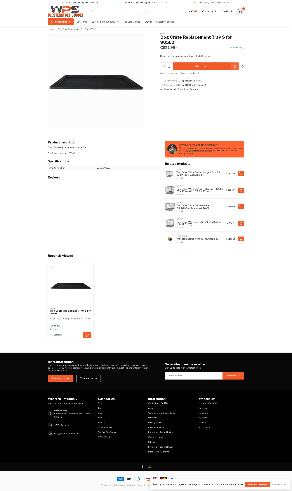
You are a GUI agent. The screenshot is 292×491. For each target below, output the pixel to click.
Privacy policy (154, 422)
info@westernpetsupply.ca (198, 150)
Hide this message (257, 484)
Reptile (101, 422)
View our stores (88, 378)
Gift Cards (82, 21)
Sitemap (152, 442)
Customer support (157, 437)
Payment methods (157, 427)
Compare (58, 335)
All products (204, 427)
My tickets (203, 413)
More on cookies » (279, 484)
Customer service (165, 21)
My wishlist (203, 417)
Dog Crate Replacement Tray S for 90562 (77, 29)
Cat (99, 408)
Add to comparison (168, 73)
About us (152, 408)
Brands (148, 21)
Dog (100, 413)
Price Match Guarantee (159, 451)
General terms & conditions (161, 413)
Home (51, 29)
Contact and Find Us (158, 403)
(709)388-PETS (61, 424)
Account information (208, 403)
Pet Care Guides (131, 21)
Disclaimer (153, 417)
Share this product (189, 73)
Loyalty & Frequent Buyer (104, 21)
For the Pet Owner (107, 432)
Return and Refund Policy (160, 432)
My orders (203, 408)
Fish (100, 417)
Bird (100, 403)
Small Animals (105, 427)
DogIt (163, 33)
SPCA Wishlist (105, 437)
